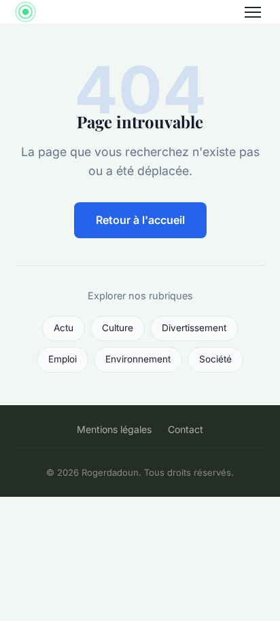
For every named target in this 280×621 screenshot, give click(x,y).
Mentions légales (114, 429)
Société (215, 359)
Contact (185, 429)
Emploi (62, 359)
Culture (117, 327)
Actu (63, 327)
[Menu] (252, 12)
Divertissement (194, 327)
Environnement (138, 359)
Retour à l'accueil (140, 220)
